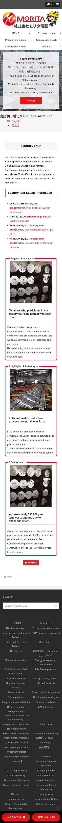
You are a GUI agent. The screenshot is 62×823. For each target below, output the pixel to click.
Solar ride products (16, 678)
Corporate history (16, 775)
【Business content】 (16, 628)
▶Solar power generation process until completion (16, 735)
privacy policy (46, 794)
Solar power (46, 724)
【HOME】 (16, 623)
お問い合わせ (45, 816)
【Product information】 (16, 660)
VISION (31, 100)
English (16, 121)
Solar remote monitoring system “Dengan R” (46, 735)
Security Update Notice (46, 799)
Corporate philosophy (16, 770)
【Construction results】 (16, 742)
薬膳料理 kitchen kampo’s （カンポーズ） (45, 653)
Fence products (16, 697)
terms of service (16, 799)
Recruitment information (16, 780)
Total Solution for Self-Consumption (16, 671)
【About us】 (16, 761)
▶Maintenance (46, 707)
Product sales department (45, 628)
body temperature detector (16, 702)
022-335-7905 (14, 816)
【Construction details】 (46, 702)
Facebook (46, 756)
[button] (56, 606)
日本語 (15, 125)
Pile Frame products (45, 669)
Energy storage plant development (46, 662)
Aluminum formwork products (16, 685)
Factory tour (46, 742)
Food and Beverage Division (16, 644)
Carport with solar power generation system (16, 726)
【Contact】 (16, 794)
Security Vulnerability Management (16, 806)
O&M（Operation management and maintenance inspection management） (16, 713)
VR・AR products (46, 683)
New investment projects (16, 785)
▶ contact (31, 562)
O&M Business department (46, 633)
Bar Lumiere (45, 642)
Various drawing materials (16, 756)
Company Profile (46, 770)
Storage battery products (46, 678)
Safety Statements (45, 804)
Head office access (46, 775)
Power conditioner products (46, 692)
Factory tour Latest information (46, 787)
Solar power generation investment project (16, 749)
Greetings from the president (46, 763)
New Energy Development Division (16, 635)
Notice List (45, 623)
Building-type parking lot (45, 697)
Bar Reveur (16, 651)
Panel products (16, 692)
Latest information (45, 780)
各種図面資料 (46, 747)
